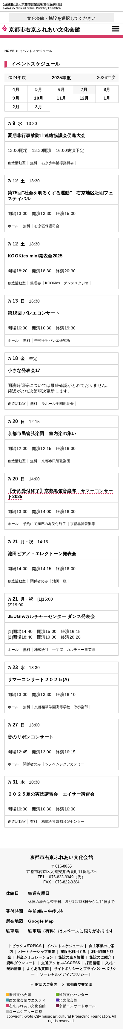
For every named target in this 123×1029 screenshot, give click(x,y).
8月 (107, 89)
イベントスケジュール (65, 946)
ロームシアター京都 (25, 1012)
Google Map (41, 921)
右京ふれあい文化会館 (27, 1006)
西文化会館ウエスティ (27, 1000)
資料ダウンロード (21, 963)
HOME (9, 51)
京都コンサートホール (77, 1006)
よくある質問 (38, 969)
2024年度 (16, 77)
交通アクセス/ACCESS (60, 963)
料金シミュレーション (34, 957)
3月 (38, 106)
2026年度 (106, 77)
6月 (61, 89)
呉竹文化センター (73, 995)
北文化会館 (68, 1000)
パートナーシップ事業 (37, 951)
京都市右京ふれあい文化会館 (44, 30)
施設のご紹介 (101, 957)
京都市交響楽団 (79, 984)
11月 (61, 98)
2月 (16, 106)
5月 (38, 89)
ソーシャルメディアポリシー (64, 974)
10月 (38, 98)
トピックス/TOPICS (24, 946)
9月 (16, 98)
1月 (107, 98)
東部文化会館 (20, 995)
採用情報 (92, 963)
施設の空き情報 (71, 957)
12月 (84, 98)
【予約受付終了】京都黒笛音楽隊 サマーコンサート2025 (60, 493)
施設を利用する (73, 951)
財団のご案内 (46, 984)
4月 (16, 89)
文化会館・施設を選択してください (61, 18)
